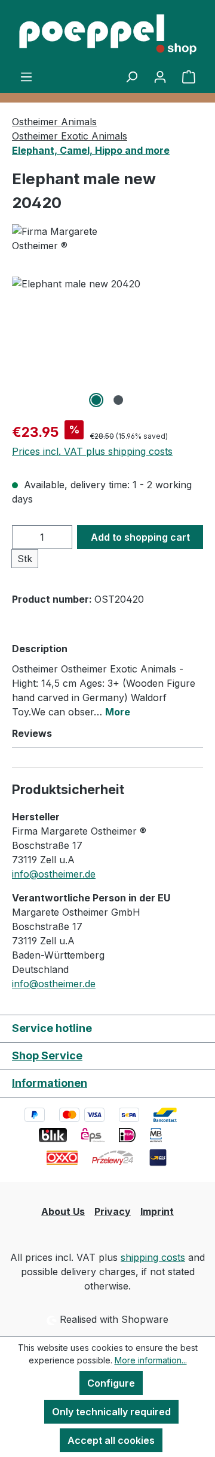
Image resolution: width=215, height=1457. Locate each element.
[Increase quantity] (60, 537)
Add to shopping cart (140, 537)
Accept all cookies (111, 1440)
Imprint (157, 1211)
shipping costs (153, 1257)
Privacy (112, 1211)
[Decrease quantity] (24, 537)
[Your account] (160, 76)
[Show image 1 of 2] (96, 400)
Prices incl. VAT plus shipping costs (92, 451)
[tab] (104, 679)
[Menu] (26, 76)
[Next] (194, 343)
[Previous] (21, 343)
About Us (63, 1211)
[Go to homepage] (107, 34)
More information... (151, 1360)
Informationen (49, 1083)
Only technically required (111, 1412)
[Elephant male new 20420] (107, 344)
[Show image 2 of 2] (118, 400)
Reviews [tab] (32, 733)
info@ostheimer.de (54, 874)
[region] (107, 344)
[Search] (131, 76)
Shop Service (47, 1055)
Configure (111, 1383)
